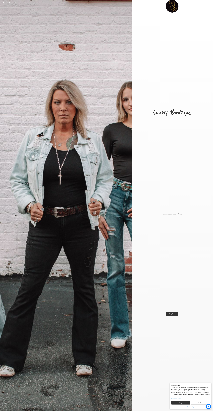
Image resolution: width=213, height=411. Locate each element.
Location (17, 3)
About (11, 3)
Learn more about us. (176, 398)
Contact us (26, 3)
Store (4, 3)
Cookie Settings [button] (190, 407)
